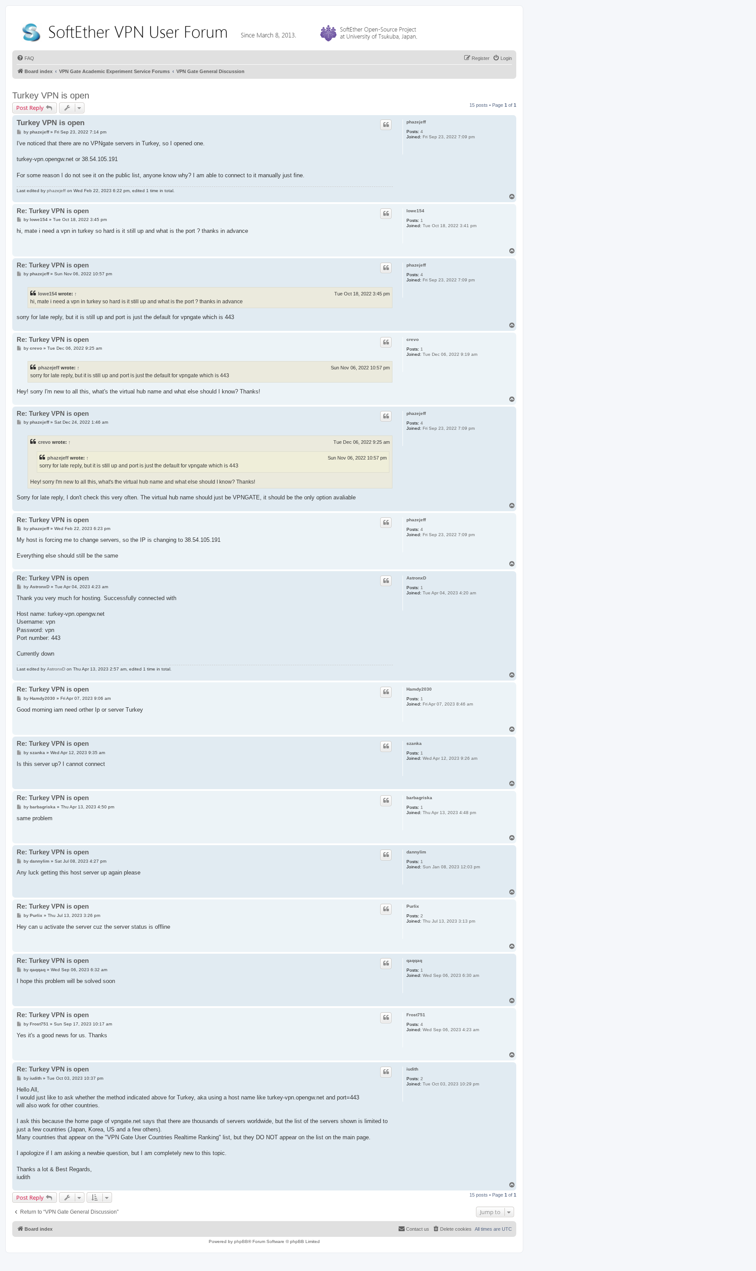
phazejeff (416, 121)
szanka (414, 743)
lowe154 (415, 210)
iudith (412, 1069)
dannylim (416, 852)
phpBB (241, 1241)
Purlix (412, 906)
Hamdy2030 (419, 689)
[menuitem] (25, 58)
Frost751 (415, 1014)
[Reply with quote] (386, 124)
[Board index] (221, 30)
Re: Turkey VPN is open (53, 210)
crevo (412, 339)
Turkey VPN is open (50, 95)
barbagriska (419, 797)
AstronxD (416, 578)
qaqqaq (414, 960)
